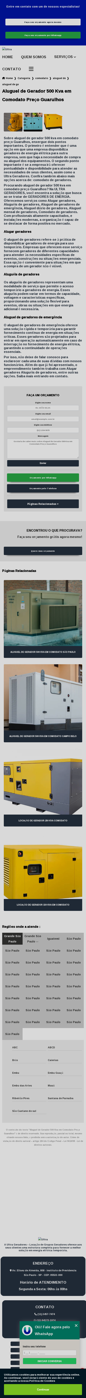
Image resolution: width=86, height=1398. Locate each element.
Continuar (43, 1389)
